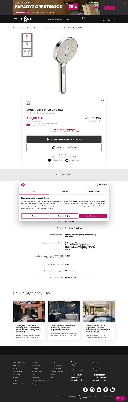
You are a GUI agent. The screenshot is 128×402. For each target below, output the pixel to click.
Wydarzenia (17, 372)
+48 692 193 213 (56, 160)
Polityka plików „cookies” (40, 381)
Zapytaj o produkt (64, 154)
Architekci (17, 375)
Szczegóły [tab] (64, 191)
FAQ (52, 378)
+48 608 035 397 (99, 375)
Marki (15, 381)
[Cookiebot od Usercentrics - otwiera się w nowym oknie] (98, 184)
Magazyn (16, 365)
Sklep (15, 368)
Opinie (53, 362)
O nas (53, 375)
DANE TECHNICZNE (64, 175)
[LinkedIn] (112, 391)
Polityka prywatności (39, 384)
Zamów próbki (56, 368)
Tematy (16, 378)
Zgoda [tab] (34, 191)
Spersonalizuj (63, 216)
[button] (27, 37)
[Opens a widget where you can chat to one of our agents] (120, 398)
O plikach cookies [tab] (94, 191)
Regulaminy (36, 365)
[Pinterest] (105, 391)
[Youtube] (99, 391)
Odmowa (35, 216)
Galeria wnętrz (19, 362)
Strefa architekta (57, 372)
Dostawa (35, 368)
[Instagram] (92, 391)
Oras (28, 103)
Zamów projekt (56, 365)
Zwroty (34, 375)
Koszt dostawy (37, 372)
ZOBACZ (109, 7)
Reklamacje (36, 378)
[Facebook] (85, 391)
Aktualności (18, 384)
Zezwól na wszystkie (93, 216)
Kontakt (35, 362)
